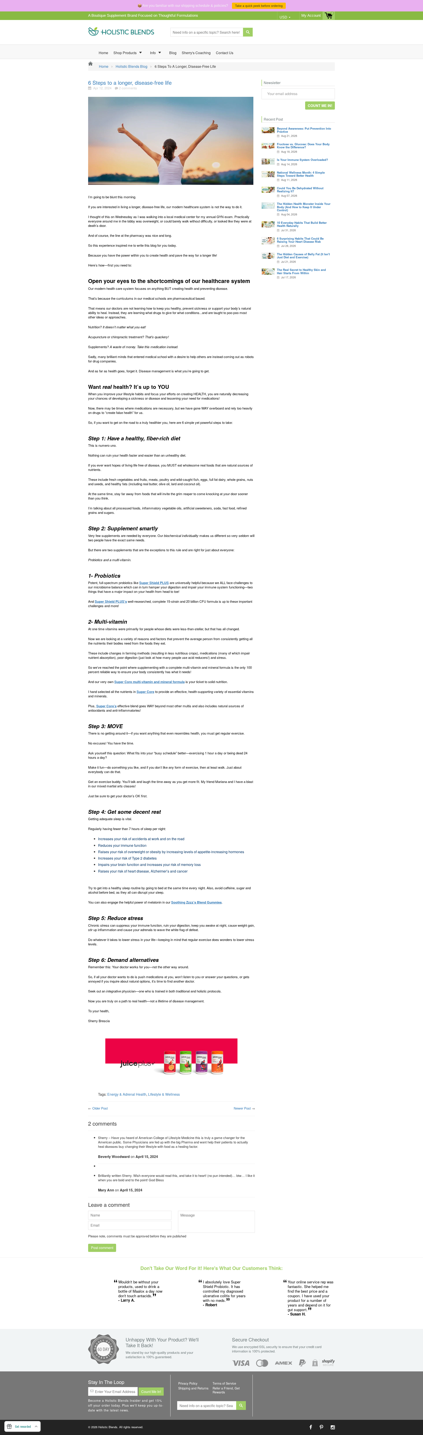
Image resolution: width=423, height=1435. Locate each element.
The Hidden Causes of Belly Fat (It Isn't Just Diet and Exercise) (303, 255)
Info (153, 52)
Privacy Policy (187, 1383)
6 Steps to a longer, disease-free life (130, 82)
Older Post (100, 1108)
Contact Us (224, 52)
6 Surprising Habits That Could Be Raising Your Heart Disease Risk (300, 240)
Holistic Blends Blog (131, 66)
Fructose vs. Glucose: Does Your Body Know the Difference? (303, 145)
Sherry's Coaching (196, 52)
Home (103, 52)
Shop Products (125, 52)
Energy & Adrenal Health (126, 1094)
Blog (172, 52)
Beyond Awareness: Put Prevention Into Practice (304, 130)
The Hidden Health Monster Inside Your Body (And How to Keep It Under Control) (303, 207)
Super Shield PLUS (154, 582)
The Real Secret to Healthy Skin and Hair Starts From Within (301, 271)
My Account (311, 15)
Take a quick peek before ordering (259, 5)
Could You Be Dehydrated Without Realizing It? (300, 189)
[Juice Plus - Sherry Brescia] (171, 1063)
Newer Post (242, 1108)
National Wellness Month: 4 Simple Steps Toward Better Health (301, 174)
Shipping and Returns (193, 1388)
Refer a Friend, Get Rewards (226, 1390)
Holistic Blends (107, 1427)
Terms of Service (224, 1383)
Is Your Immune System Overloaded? (302, 160)
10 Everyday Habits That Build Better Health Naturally (302, 224)
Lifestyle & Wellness (164, 1094)
